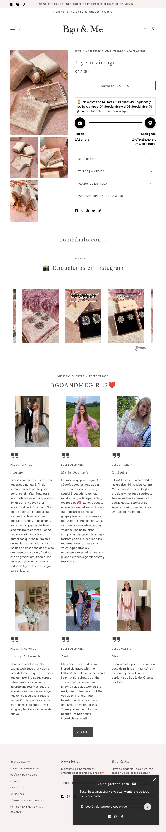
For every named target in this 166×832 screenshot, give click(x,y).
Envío (14, 781)
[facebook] (12, 4)
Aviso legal (18, 794)
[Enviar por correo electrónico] (93, 211)
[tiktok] (24, 4)
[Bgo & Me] (83, 29)
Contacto (17, 788)
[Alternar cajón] (12, 29)
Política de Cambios (23, 775)
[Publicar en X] (82, 211)
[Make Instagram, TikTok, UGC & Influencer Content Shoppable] (141, 349)
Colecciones (93, 51)
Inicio (78, 51)
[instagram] (18, 4)
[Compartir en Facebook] (76, 211)
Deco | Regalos (114, 51)
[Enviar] (147, 806)
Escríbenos (117, 111)
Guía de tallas (20, 762)
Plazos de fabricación (25, 768)
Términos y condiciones (26, 800)
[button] (99, 211)
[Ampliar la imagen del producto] (39, 92)
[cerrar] (154, 779)
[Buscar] (21, 29)
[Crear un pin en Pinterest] (87, 211)
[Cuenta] (145, 29)
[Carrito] (153, 29)
